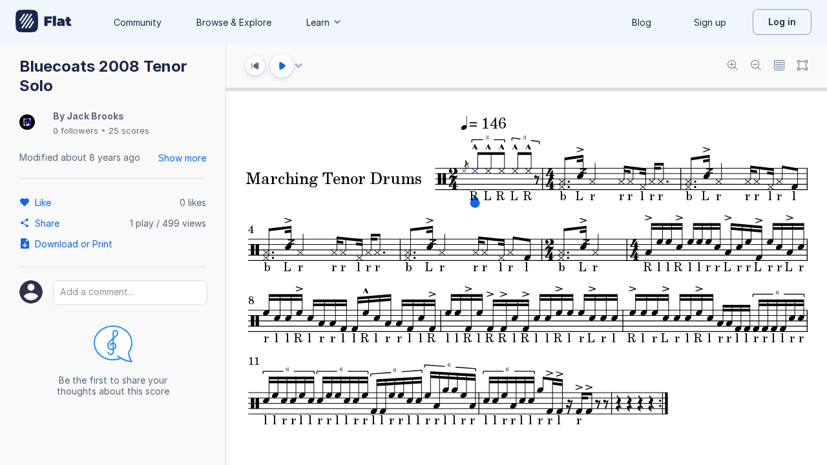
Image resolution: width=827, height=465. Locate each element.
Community (138, 22)
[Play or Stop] (281, 66)
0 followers (75, 130)
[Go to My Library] (44, 22)
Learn (318, 22)
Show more (182, 157)
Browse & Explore (233, 22)
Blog (641, 22)
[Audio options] (298, 66)
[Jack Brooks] (27, 123)
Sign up (710, 22)
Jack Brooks (95, 115)
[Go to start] (255, 66)
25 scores (129, 130)
